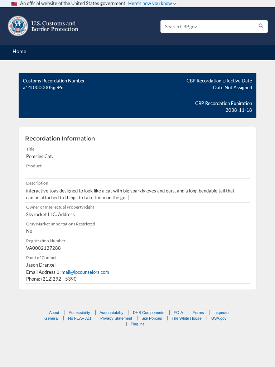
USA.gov (219, 318)
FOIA (178, 312)
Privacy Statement (116, 318)
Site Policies (151, 318)
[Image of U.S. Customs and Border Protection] (43, 26)
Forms (198, 312)
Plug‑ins (138, 324)
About (54, 312)
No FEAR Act (79, 318)
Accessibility (79, 312)
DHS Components (148, 312)
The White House (187, 318)
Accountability (112, 312)
